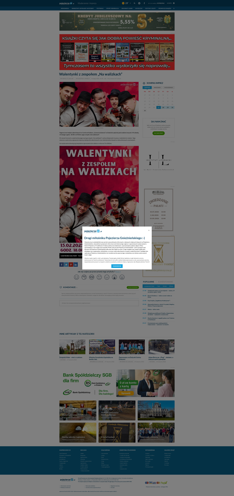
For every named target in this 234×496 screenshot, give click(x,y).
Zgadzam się (117, 266)
